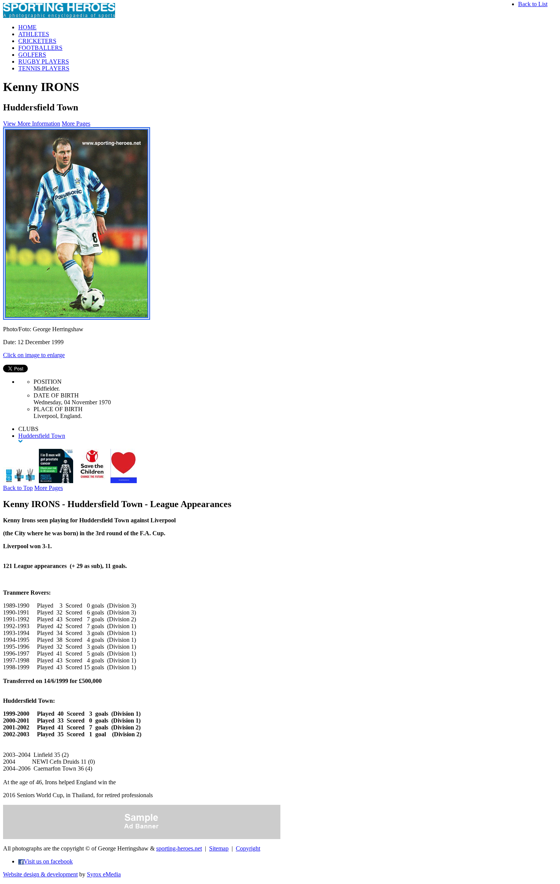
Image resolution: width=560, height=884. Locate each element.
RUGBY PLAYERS (43, 61)
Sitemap (219, 848)
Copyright (248, 848)
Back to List (532, 4)
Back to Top (18, 488)
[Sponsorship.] (123, 481)
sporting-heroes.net (179, 848)
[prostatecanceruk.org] (56, 481)
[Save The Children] (92, 481)
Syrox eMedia (104, 874)
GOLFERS (32, 54)
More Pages (76, 123)
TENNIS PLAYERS (43, 68)
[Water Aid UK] (20, 481)
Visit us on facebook (48, 861)
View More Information (31, 123)
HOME (27, 27)
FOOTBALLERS (40, 48)
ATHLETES (33, 34)
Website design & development (40, 874)
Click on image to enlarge (34, 355)
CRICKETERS (37, 41)
